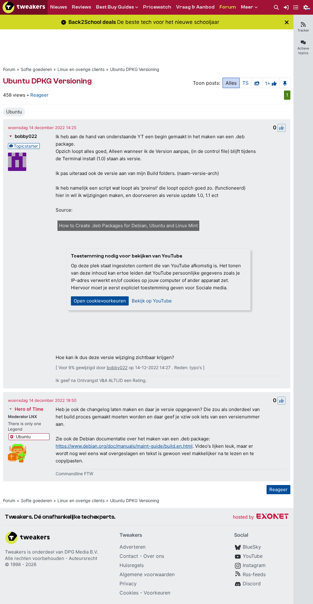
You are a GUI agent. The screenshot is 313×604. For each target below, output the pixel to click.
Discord (252, 583)
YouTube (253, 556)
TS (245, 83)
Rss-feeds (254, 574)
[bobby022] (17, 162)
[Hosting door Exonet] (261, 517)
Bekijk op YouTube (152, 301)
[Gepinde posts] (285, 83)
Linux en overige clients (81, 69)
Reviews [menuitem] (81, 7)
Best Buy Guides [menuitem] (115, 7)
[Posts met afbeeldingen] (257, 83)
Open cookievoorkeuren (100, 301)
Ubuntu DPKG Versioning (134, 69)
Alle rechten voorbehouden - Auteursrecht (51, 558)
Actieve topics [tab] (303, 50)
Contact (129, 556)
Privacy (128, 583)
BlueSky (252, 547)
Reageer (39, 95)
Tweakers (15, 552)
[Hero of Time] (17, 453)
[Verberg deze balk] (286, 22)
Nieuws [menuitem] (58, 7)
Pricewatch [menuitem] (157, 7)
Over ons (153, 556)
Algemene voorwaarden (147, 574)
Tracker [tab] (303, 30)
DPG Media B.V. (81, 552)
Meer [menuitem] (247, 7)
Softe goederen (36, 69)
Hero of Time (29, 409)
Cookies (129, 593)
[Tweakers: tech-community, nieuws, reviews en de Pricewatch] (24, 7)
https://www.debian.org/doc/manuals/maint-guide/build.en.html (124, 446)
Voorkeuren (157, 593)
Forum (9, 69)
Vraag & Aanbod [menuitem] (195, 7)
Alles (231, 83)
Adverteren (132, 547)
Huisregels (132, 565)
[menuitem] (276, 7)
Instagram (254, 565)
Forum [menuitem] (227, 7)
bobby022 (26, 136)
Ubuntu (14, 112)
